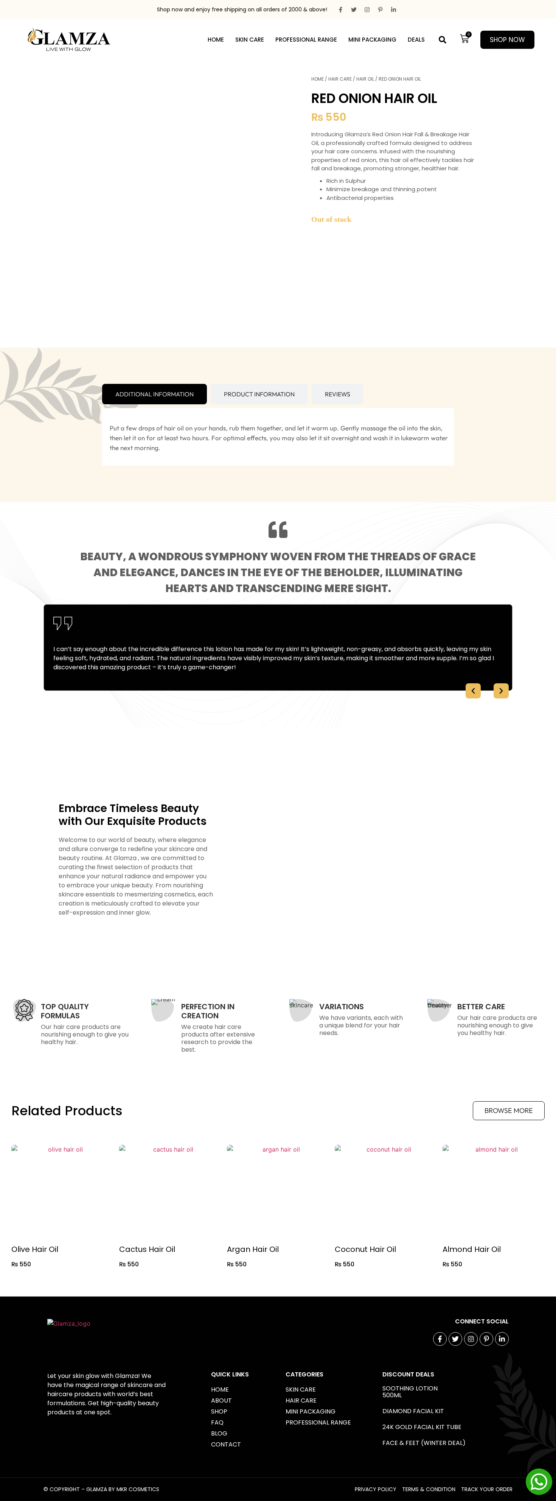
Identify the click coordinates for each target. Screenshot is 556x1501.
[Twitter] (353, 9)
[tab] (154, 394)
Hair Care (340, 79)
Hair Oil (365, 79)
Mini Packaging (372, 40)
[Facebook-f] (340, 9)
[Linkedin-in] (393, 9)
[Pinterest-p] (380, 9)
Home (216, 40)
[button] (442, 40)
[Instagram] (367, 9)
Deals (416, 40)
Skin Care (249, 40)
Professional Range (306, 40)
